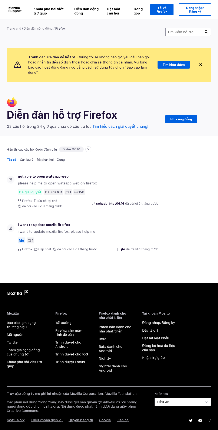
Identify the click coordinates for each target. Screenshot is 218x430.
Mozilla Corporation (86, 394)
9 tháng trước (148, 203)
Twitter (13, 342)
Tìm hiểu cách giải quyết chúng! (120, 126)
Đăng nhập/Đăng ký (195, 9)
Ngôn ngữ (161, 394)
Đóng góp (138, 11)
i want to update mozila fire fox (44, 225)
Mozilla (17, 293)
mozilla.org (16, 420)
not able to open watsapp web (43, 176)
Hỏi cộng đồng (181, 119)
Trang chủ (14, 28)
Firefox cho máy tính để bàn (68, 332)
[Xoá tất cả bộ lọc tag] (88, 149)
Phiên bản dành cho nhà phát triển (115, 329)
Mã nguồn (15, 335)
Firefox (27, 201)
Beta (102, 339)
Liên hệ (123, 420)
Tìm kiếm (206, 32)
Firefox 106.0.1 (71, 149)
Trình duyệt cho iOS (71, 354)
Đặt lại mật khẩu (155, 338)
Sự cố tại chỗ (47, 201)
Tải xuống (63, 323)
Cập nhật (44, 249)
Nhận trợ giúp (153, 358)
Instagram (209, 420)
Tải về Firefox (161, 9)
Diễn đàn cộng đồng (86, 11)
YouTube (200, 420)
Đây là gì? (150, 330)
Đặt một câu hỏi (113, 11)
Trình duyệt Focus (70, 362)
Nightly (105, 359)
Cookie (105, 420)
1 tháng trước (148, 249)
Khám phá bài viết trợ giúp (48, 11)
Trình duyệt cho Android (68, 344)
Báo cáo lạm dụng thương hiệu (21, 325)
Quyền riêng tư (81, 420)
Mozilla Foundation (121, 394)
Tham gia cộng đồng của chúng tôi (23, 352)
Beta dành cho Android (110, 349)
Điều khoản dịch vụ (47, 420)
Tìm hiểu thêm (174, 64)
